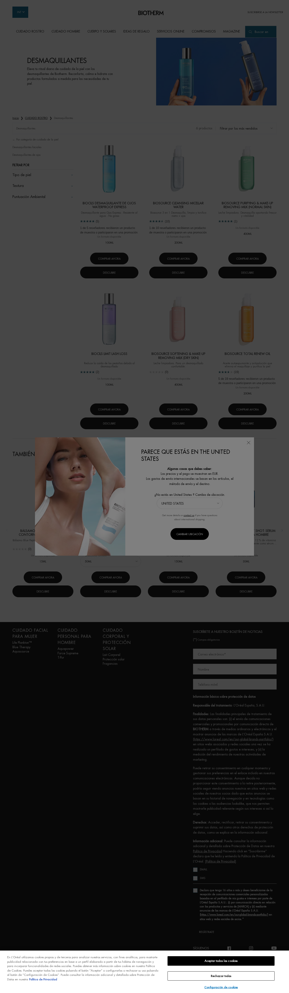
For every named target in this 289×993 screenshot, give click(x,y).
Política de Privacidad (43, 979)
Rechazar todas (221, 975)
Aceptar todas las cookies (221, 960)
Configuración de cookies (221, 987)
